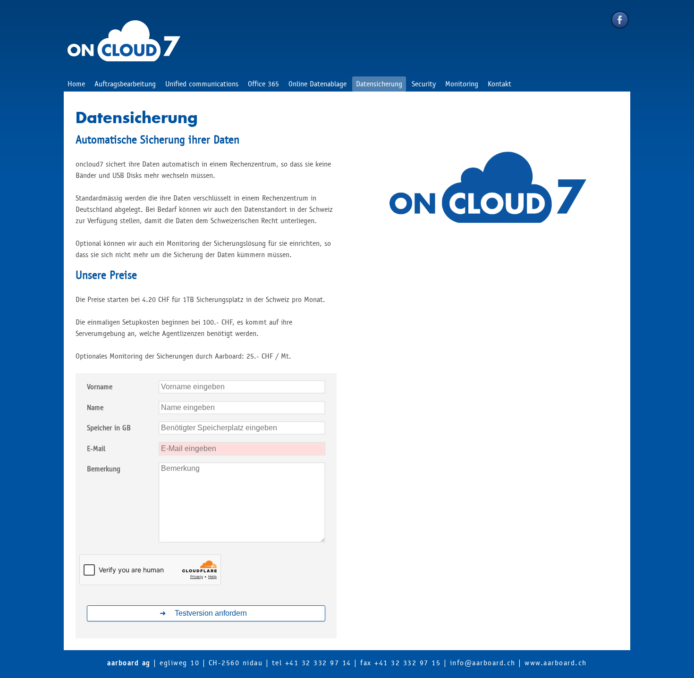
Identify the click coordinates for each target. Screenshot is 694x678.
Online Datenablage (317, 83)
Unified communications (201, 83)
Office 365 (263, 83)
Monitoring (461, 83)
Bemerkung (103, 468)
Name (95, 407)
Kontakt (499, 83)
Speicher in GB (109, 427)
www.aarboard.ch (556, 662)
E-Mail (96, 448)
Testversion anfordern (211, 613)
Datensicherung (379, 83)
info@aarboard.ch (483, 662)
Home (76, 83)
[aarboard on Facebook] (619, 19)
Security (424, 83)
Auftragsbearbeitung (125, 83)
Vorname (99, 386)
